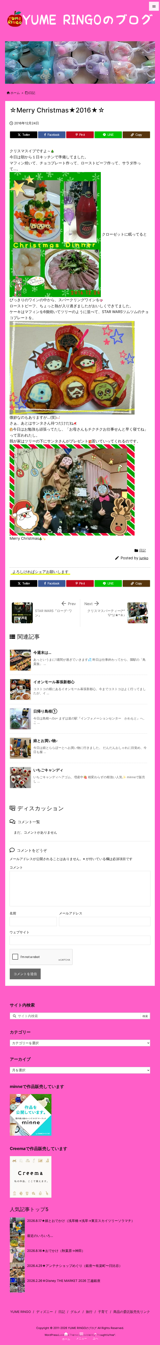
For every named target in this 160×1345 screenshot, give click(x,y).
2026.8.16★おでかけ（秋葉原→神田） (56, 1251)
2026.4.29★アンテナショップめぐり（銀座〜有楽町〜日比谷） (74, 1266)
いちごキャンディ (48, 770)
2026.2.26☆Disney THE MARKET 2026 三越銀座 (63, 1281)
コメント (16, 867)
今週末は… (42, 652)
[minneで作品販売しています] (30, 1114)
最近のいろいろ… (40, 1236)
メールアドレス (70, 913)
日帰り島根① (45, 711)
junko (143, 558)
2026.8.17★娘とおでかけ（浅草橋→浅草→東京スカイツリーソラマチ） (81, 1221)
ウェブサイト (20, 932)
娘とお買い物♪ (45, 740)
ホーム (15, 93)
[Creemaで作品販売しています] (30, 1177)
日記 (32, 93)
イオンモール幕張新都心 (54, 682)
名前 (13, 913)
